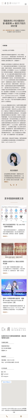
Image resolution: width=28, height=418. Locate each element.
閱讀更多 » (5, 236)
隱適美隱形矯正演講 (10, 30)
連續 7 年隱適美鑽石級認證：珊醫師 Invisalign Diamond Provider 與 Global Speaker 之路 (13, 300)
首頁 (4, 30)
